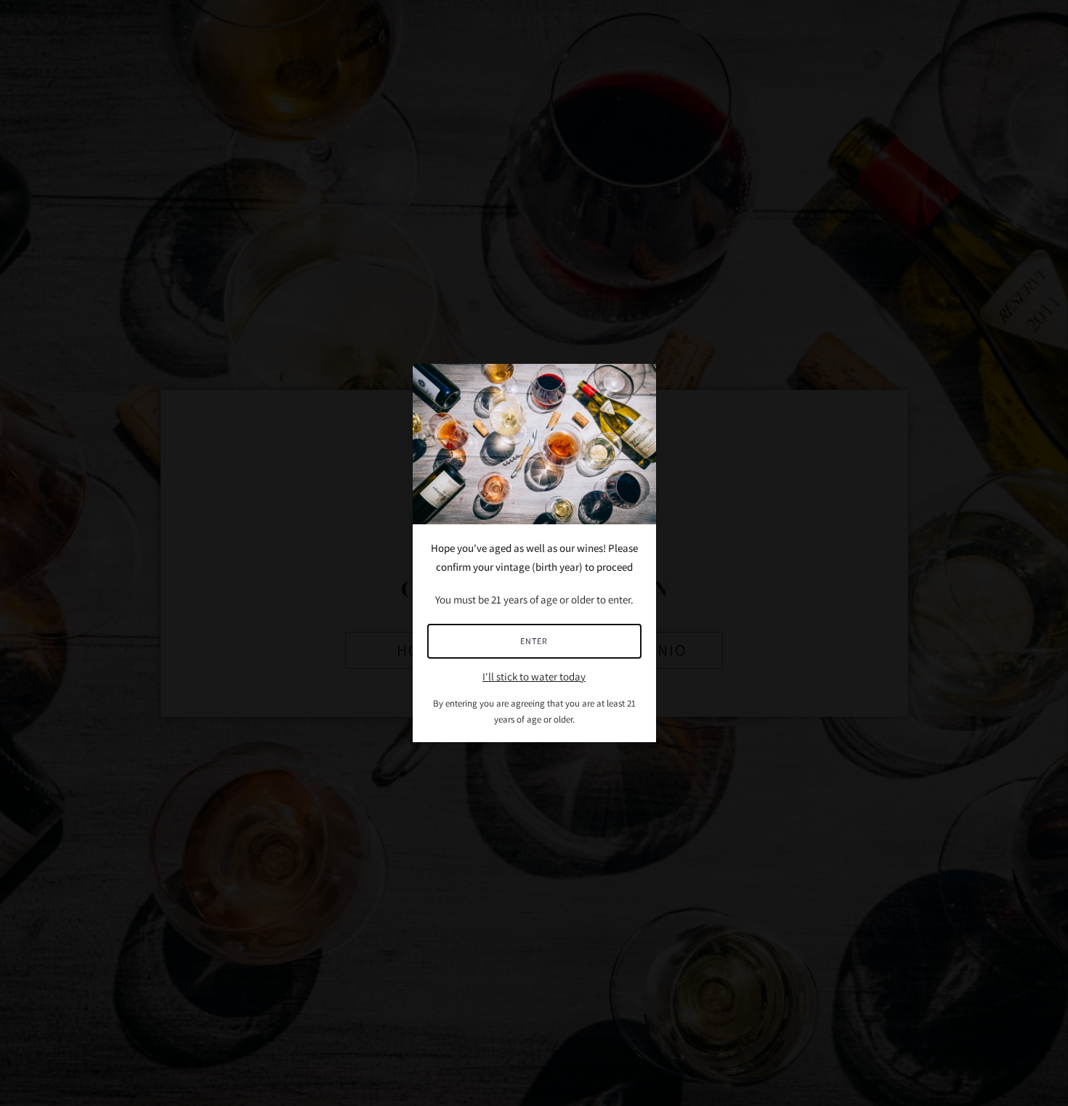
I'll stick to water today (534, 676)
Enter (534, 640)
